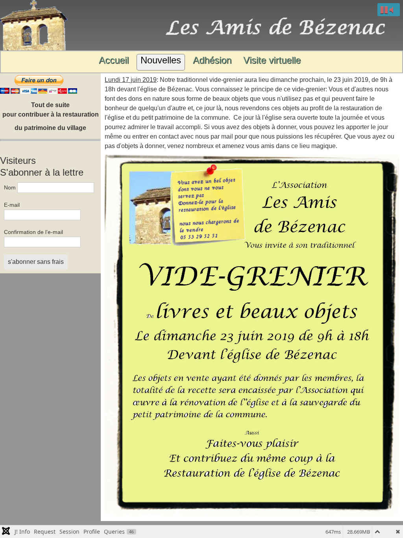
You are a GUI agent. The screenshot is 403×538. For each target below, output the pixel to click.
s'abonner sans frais (36, 261)
